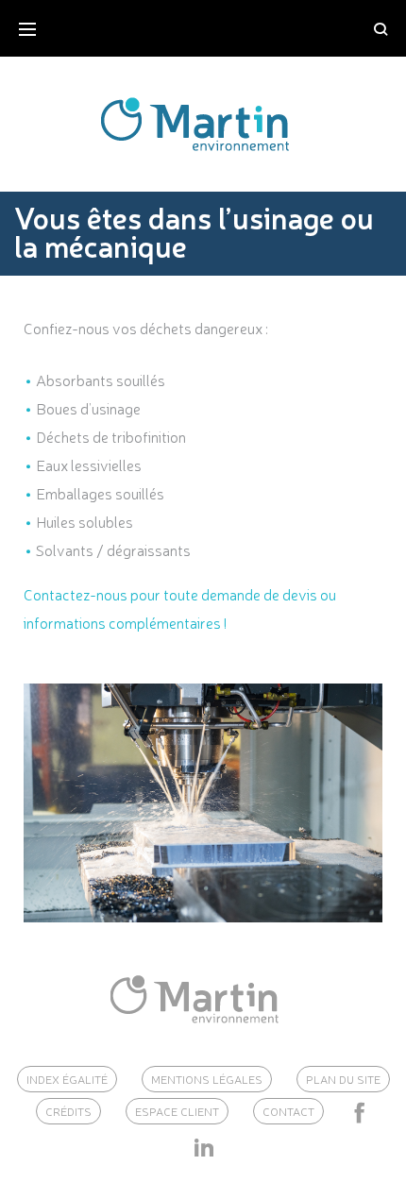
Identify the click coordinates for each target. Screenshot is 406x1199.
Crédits (68, 1111)
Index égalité (67, 1079)
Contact (288, 1111)
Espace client (177, 1111)
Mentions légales (206, 1079)
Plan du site (343, 1079)
